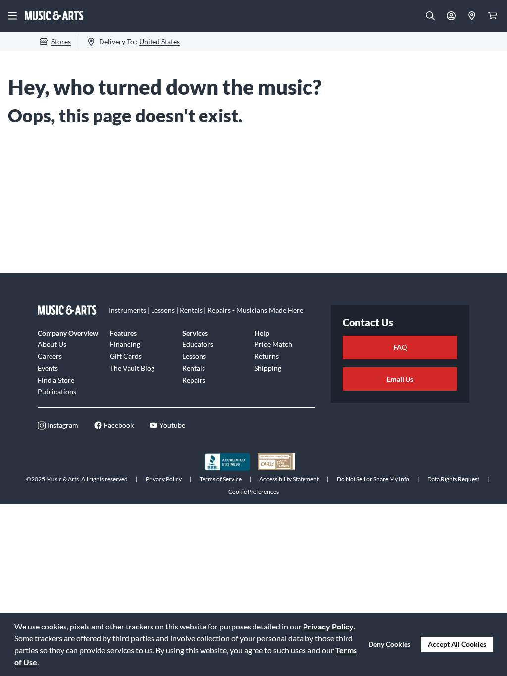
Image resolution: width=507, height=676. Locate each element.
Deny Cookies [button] (389, 644)
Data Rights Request (453, 479)
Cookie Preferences (253, 491)
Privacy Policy (328, 626)
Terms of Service (221, 479)
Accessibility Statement (289, 479)
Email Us (400, 379)
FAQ (400, 347)
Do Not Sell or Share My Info (373, 479)
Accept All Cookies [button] (457, 644)
